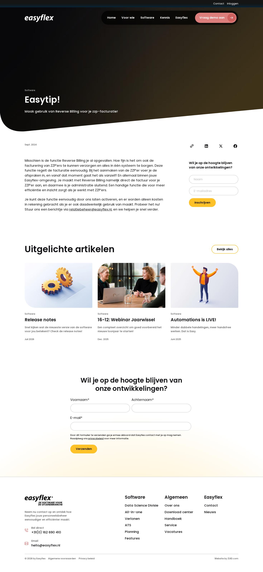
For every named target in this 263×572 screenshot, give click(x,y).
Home (111, 18)
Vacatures (173, 531)
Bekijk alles (225, 249)
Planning (132, 531)
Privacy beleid (87, 558)
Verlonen (132, 518)
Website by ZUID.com (226, 558)
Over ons (172, 505)
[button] (128, 17)
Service (171, 525)
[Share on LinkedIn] (206, 146)
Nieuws (210, 512)
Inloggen (232, 3)
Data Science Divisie (141, 505)
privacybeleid (96, 438)
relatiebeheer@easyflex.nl (90, 209)
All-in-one (133, 512)
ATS (128, 525)
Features (132, 538)
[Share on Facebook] (235, 146)
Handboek (173, 518)
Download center (179, 512)
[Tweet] (221, 146)
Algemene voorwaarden (62, 558)
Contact (218, 3)
